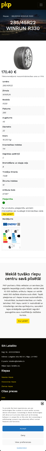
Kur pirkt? (8, 214)
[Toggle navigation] (41, 4)
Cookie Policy (22, 448)
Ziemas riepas (7, 386)
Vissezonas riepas (8, 382)
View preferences (23, 442)
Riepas (6, 16)
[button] (42, 403)
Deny (23, 435)
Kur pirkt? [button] (23, 321)
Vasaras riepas (7, 377)
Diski (3, 398)
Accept (23, 428)
